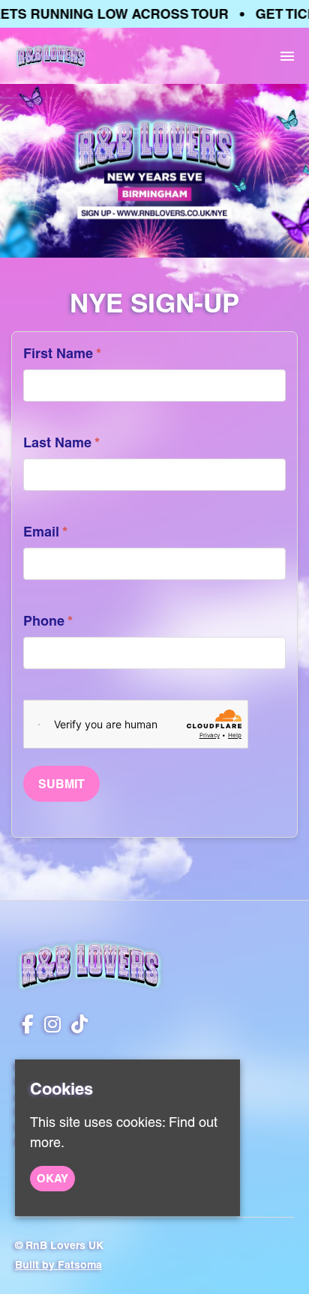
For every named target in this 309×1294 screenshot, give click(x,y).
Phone (48, 620)
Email (45, 531)
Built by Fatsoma (58, 1265)
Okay (52, 1178)
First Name (62, 353)
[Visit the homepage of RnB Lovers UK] (51, 56)
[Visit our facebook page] (24, 1026)
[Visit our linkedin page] (76, 1026)
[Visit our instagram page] (49, 1026)
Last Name (61, 442)
